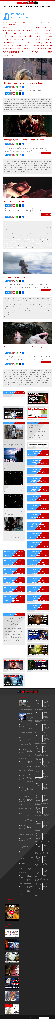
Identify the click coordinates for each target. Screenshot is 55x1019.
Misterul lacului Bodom (8, 463)
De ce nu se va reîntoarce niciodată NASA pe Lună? (13, 532)
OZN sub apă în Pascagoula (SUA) (30, 864)
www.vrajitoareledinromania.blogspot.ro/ (13, 382)
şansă (5, 378)
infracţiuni (33, 233)
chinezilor (6, 372)
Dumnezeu (19, 25)
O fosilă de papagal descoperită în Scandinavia (30, 776)
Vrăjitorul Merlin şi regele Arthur (46, 759)
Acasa (5, 7)
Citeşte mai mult (45, 152)
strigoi (44, 165)
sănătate (49, 376)
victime (44, 378)
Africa (33, 223)
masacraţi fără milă (12, 376)
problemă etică (7, 239)
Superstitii (21, 384)
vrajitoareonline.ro (36, 36)
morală (49, 235)
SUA (43, 30)
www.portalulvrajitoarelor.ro (39, 42)
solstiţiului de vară (12, 378)
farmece (38, 25)
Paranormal (29, 7)
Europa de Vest (15, 231)
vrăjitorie (50, 36)
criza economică (39, 229)
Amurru (44, 724)
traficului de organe (18, 243)
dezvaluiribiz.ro (9, 24)
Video (36, 7)
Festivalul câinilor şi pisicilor (13, 374)
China (27, 227)
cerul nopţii (43, 161)
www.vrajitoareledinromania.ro (37, 48)
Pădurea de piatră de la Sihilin (29, 814)
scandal (22, 241)
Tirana (10, 243)
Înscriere (42, 7)
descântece (43, 22)
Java (39, 302)
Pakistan (27, 237)
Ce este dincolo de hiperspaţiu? (10, 486)
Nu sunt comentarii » (17, 109)
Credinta (7, 109)
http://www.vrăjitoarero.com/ (16, 27)
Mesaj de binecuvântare (28, 101)
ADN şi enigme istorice (8, 440)
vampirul (11, 167)
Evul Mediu (28, 25)
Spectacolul (20, 378)
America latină (29, 225)
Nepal (10, 237)
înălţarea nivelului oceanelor (25, 302)
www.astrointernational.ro (13, 39)
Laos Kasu (30, 163)
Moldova (45, 235)
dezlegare (50, 22)
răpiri (13, 239)
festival (45, 372)
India (29, 233)
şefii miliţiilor (28, 241)
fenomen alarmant (37, 231)
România (6, 241)
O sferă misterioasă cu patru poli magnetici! (46, 797)
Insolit (17, 171)
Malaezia (6, 165)
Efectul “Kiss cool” (14, 300)
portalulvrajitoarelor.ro (31, 30)
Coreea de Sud (25, 372)
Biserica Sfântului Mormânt (45, 846)
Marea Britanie (10, 30)
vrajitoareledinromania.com (14, 36)
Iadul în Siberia (30, 886)
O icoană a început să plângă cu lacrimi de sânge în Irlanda (45, 887)
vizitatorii (6, 380)
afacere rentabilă (27, 223)
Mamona (45, 735)
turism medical (38, 243)
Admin (8, 99)
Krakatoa (43, 302)
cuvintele (31, 22)
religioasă (36, 239)
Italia (5, 235)
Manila (19, 101)
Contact (48, 7)
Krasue (25, 163)
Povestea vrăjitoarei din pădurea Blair (46, 822)
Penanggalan (24, 165)
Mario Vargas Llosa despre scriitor (37, 437)
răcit (50, 304)
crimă (33, 229)
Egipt (50, 229)
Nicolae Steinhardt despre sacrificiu (37, 435)
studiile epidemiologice (37, 241)
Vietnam (49, 378)
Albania (5, 225)
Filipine (8, 101)
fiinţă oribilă (7, 163)
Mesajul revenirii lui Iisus (45, 772)
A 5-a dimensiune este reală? (10, 509)
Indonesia (35, 302)
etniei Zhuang (35, 372)
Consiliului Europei (26, 229)
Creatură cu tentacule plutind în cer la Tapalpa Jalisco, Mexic (30, 764)
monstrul (18, 165)
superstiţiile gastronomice (30, 378)
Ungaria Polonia (47, 243)
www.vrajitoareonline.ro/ (14, 51)
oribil (26, 376)
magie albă (43, 27)
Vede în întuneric (29, 851)
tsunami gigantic (35, 306)
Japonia (8, 235)
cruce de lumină (33, 99)
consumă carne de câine (15, 372)
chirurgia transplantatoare (35, 227)
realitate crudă (18, 239)
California (38, 298)
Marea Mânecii (26, 304)
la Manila (14, 101)
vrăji (46, 36)
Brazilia (5, 227)
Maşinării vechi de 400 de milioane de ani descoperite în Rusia (30, 802)
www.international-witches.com (11, 105)
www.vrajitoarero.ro (12, 54)
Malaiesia (32, 235)
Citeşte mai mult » (43, 709)
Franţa (51, 25)
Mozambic (6, 237)
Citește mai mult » (8, 445)
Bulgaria (10, 227)
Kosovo (13, 235)
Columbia (10, 229)
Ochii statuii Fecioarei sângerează (45, 784)
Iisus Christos (31, 27)
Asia (42, 370)
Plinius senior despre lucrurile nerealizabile (46, 835)
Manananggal (12, 165)
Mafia (16, 235)
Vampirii (6, 167)
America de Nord (12, 225)
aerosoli (33, 298)
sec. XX (12, 306)
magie (37, 27)
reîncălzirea (6, 306)
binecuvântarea (26, 99)
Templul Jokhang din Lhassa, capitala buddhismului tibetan (46, 872)
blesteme (9, 22)
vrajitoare (49, 30)
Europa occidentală (23, 231)
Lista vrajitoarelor (13, 7)
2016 (3, 22)
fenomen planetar (46, 231)
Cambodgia (37, 161)
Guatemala (19, 233)
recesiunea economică (28, 239)
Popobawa (45, 712)
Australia (44, 225)
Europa (23, 25)
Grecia (14, 233)
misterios (37, 101)
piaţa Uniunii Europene (34, 237)
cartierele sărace (21, 227)
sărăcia (18, 241)
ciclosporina (44, 227)
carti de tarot (17, 22)
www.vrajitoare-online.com (15, 45)
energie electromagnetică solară (28, 300)
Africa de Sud (39, 223)
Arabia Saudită (37, 225)
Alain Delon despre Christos (35, 429)
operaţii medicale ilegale (18, 237)
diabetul (46, 229)
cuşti (30, 372)
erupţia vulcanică (42, 300)
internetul (45, 233)
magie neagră (47, 163)
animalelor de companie (34, 370)
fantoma (33, 25)
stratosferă (17, 306)
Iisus (27, 27)
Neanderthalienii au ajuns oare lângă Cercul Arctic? (46, 809)
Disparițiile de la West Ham (30, 876)
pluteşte (29, 165)
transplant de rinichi (29, 243)
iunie (36, 374)
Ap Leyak (24, 161)
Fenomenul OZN (45, 25)
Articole (21, 7)
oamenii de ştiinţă (17, 30)
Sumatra (24, 306)
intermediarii (39, 233)
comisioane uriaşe (17, 229)
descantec (37, 22)
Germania (5, 27)
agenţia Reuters (47, 223)
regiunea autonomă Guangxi (39, 376)
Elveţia (5, 231)
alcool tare (25, 370)
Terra (46, 30)
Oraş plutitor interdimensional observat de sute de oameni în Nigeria (30, 789)
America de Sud (21, 225)
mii (18, 376)
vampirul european (18, 167)
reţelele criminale (43, 239)
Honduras (25, 233)
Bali (28, 161)
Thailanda (48, 165)
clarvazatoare (25, 22)
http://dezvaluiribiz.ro (30, 374)
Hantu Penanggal (19, 163)
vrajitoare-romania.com (13, 33)
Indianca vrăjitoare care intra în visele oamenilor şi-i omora (46, 749)
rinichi (49, 239)
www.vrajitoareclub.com (42, 45)
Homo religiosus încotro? (45, 858)
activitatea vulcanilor (26, 298)
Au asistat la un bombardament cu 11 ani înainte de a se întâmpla (30, 827)
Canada (14, 227)
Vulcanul (49, 308)
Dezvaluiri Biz (38, 423)
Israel (49, 233)
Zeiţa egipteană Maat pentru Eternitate (46, 701)
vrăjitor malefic (37, 167)
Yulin (15, 384)
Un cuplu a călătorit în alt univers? (30, 840)
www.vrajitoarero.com (42, 51)
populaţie (30, 376)
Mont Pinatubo (33, 304)
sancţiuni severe (12, 241)
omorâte (22, 376)
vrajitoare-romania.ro (43, 33)
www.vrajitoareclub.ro (11, 48)
